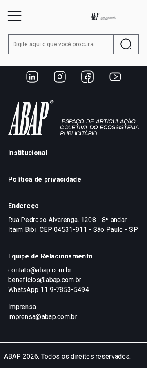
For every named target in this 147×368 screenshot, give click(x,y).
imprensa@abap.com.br (42, 317)
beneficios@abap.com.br (45, 280)
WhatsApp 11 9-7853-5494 (48, 290)
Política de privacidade (44, 179)
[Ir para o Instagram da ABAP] (59, 76)
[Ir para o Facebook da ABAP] (87, 76)
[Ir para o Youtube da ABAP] (115, 76)
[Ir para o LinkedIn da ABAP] (32, 76)
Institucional (27, 153)
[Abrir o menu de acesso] (14, 16)
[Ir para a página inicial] (103, 16)
